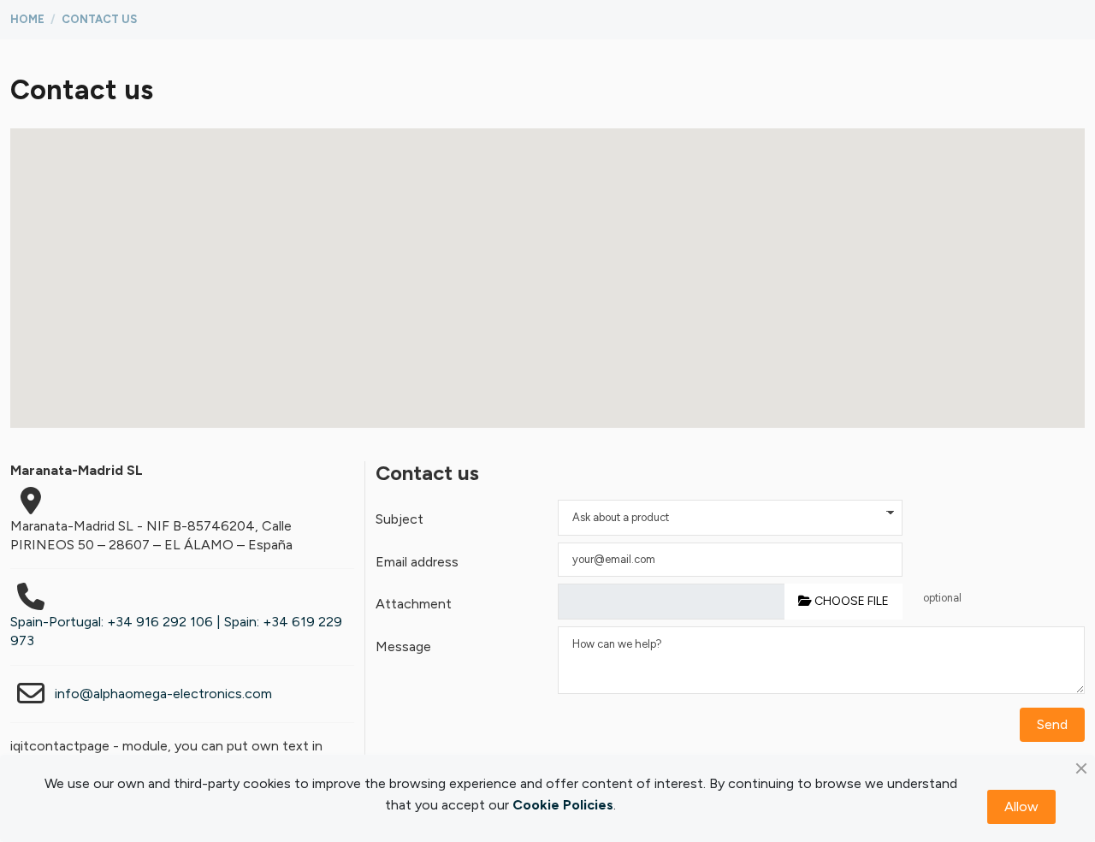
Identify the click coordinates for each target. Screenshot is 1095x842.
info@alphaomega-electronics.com (163, 693)
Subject (399, 519)
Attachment (414, 604)
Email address (417, 562)
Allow (1021, 806)
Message (403, 646)
